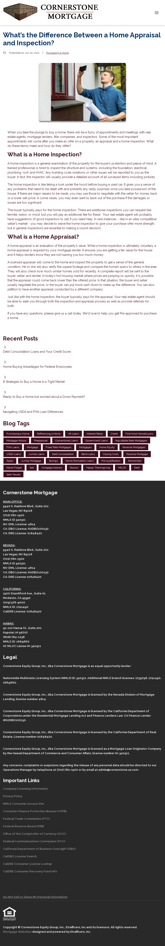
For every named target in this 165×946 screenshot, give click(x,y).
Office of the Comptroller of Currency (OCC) (34, 833)
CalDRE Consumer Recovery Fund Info (30, 871)
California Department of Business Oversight (35, 848)
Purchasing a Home (57, 52)
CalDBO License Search (20, 856)
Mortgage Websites (17, 931)
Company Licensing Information (25, 788)
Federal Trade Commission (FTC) (26, 818)
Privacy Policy (12, 796)
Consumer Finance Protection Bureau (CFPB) (35, 811)
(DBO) (71, 848)
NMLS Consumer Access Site (23, 803)
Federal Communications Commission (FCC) (34, 841)
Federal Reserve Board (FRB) (23, 826)
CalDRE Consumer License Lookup (27, 863)
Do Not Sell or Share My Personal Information (35, 897)
